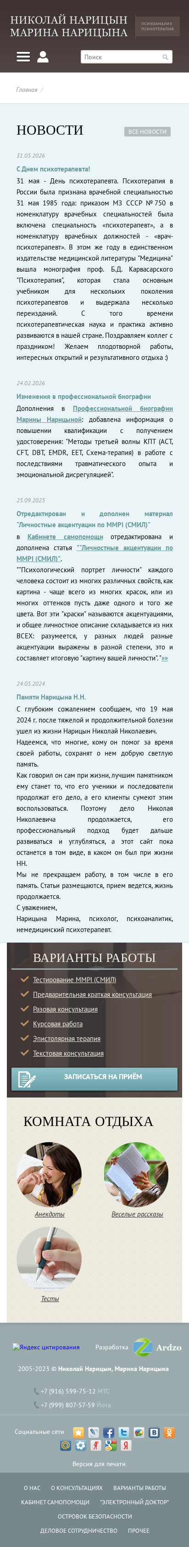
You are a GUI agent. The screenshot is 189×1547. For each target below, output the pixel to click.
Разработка (111, 1347)
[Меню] (23, 57)
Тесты (50, 1298)
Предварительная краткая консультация (92, 994)
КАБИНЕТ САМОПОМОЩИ (55, 1502)
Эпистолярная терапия (66, 1038)
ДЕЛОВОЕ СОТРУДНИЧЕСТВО (78, 1531)
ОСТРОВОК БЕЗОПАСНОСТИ (95, 1516)
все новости (147, 132)
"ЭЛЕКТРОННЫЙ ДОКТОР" (134, 1502)
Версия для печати (99, 1464)
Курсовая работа (58, 1023)
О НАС (32, 1488)
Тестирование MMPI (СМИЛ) (74, 979)
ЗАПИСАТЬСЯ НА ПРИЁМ (103, 1076)
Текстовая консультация (68, 1053)
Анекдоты (50, 1214)
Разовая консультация (65, 1009)
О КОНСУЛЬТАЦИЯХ (77, 1488)
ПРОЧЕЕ (139, 1531)
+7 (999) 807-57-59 (68, 1405)
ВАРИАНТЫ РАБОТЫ (139, 1488)
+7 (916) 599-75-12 (68, 1391)
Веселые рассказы (137, 1214)
